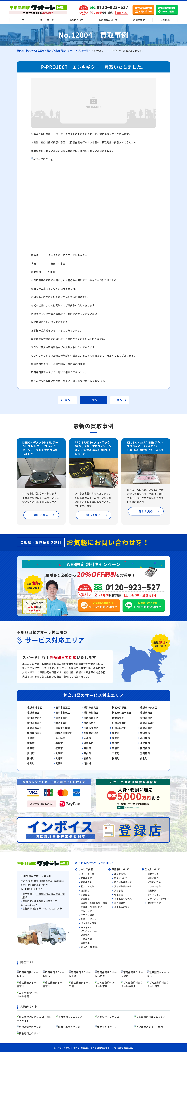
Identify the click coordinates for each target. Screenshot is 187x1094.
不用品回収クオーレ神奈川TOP (96, 863)
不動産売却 (86, 938)
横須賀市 (145, 733)
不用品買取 (139, 20)
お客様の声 (119, 902)
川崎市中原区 (119, 722)
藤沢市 (115, 733)
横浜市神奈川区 (148, 707)
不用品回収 (86, 878)
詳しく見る (41, 515)
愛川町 (31, 753)
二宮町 (115, 753)
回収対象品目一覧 (108, 20)
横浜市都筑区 (62, 712)
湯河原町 (145, 753)
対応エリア (153, 874)
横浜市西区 (90, 722)
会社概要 (165, 20)
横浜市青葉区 (62, 707)
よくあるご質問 (122, 906)
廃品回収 (85, 890)
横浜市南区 (146, 712)
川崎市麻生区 (119, 728)
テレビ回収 (86, 911)
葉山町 (87, 753)
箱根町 (87, 758)
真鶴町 (59, 763)
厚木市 (115, 738)
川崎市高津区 (147, 722)
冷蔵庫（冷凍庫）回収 (92, 906)
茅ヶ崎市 (60, 738)
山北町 (144, 758)
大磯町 (59, 753)
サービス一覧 (47, 20)
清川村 (87, 763)
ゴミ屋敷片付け (88, 923)
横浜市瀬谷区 (34, 722)
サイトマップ (154, 894)
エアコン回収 (87, 915)
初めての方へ (120, 874)
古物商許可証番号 (32, 908)
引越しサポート (88, 919)
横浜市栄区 (61, 722)
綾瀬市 (31, 748)
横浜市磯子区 (91, 717)
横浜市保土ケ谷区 (122, 712)
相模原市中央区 (64, 733)
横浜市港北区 (34, 707)
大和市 (87, 738)
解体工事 (85, 943)
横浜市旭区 (33, 712)
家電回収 (85, 898)
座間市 (115, 743)
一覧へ (93, 400)
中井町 (31, 763)
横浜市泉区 (146, 717)
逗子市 (59, 748)
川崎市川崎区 (62, 728)
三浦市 (115, 748)
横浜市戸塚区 (119, 707)
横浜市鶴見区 (91, 707)
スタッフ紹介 (154, 886)
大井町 (59, 758)
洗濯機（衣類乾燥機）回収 (94, 902)
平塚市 (31, 738)
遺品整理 (85, 934)
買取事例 (118, 890)
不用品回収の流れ (123, 898)
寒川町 (87, 748)
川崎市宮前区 (34, 728)
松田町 (115, 758)
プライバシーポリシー (158, 898)
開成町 (31, 758)
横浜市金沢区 (34, 717)
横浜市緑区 (61, 717)
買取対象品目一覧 (123, 886)
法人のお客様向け (89, 947)
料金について (76, 20)
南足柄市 (145, 748)
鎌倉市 (31, 743)
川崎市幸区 (146, 728)
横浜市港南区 (91, 712)
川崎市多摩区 (91, 728)
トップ (20, 20)
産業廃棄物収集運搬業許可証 (38, 901)
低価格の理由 (154, 882)
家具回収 (85, 894)
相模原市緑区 (91, 733)
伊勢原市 (145, 743)
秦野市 (59, 743)
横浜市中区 (118, 717)
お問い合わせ (154, 902)
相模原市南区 (34, 733)
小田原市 (145, 738)
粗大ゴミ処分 (87, 886)
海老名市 (89, 743)
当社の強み (153, 878)
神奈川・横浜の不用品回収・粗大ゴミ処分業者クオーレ (89, 1047)
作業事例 (118, 894)
